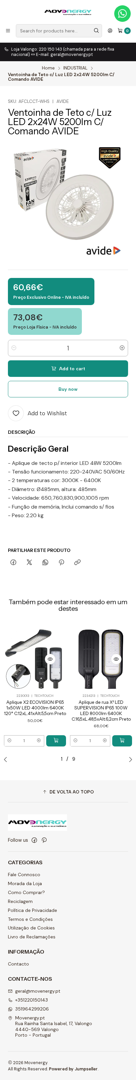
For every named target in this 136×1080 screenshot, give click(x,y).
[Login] (110, 30)
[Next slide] (129, 759)
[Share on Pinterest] (61, 563)
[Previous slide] (7, 759)
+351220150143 (31, 1000)
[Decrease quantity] (13, 348)
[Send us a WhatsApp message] (122, 13)
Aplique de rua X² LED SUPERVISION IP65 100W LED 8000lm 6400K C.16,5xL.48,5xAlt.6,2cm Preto (101, 710)
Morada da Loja (25, 883)
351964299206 (32, 1009)
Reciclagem (20, 901)
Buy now (68, 389)
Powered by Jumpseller (73, 1069)
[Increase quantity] (122, 348)
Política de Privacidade (32, 910)
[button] (68, 792)
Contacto (18, 964)
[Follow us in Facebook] (34, 840)
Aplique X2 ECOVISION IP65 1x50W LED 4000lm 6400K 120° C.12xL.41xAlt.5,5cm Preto (35, 707)
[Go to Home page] (67, 11)
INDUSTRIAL (75, 68)
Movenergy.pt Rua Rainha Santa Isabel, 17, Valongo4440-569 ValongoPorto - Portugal (53, 1026)
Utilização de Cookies (31, 928)
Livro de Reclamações (31, 937)
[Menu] (8, 30)
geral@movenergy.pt (37, 991)
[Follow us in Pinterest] (44, 840)
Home (48, 68)
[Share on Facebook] (13, 563)
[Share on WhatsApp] (45, 563)
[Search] (96, 30)
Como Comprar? (26, 892)
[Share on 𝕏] (29, 563)
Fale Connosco (24, 875)
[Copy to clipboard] (77, 563)
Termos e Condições (30, 919)
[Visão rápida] (50, 659)
